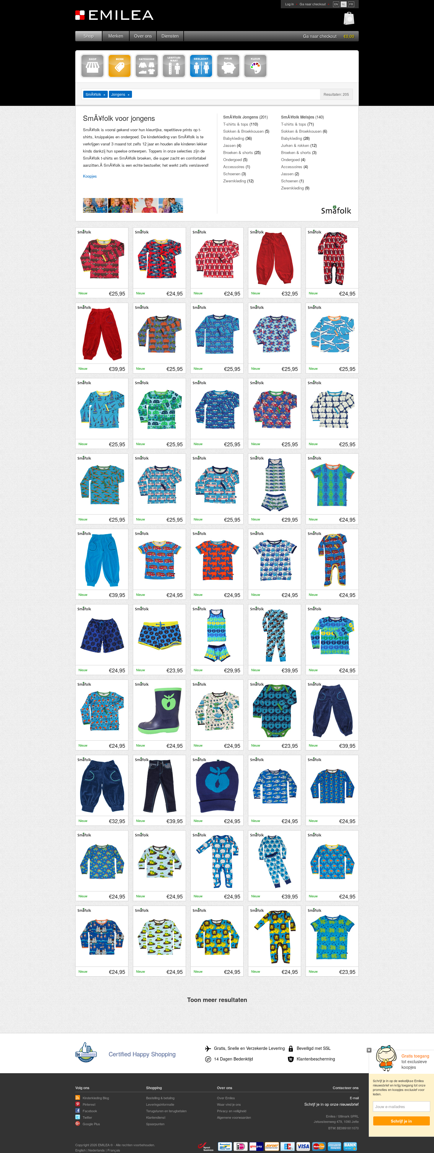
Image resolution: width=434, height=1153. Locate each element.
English (80, 1150)
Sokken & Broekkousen (243, 131)
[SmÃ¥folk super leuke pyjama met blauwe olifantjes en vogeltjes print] (275, 886)
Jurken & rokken (295, 145)
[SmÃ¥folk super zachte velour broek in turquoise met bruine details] (102, 585)
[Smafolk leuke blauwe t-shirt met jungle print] (160, 434)
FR (351, 4)
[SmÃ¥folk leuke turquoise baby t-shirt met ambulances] (217, 509)
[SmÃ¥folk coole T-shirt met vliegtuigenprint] (332, 359)
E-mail (354, 1097)
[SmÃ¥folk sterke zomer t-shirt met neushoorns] (217, 585)
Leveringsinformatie (160, 1104)
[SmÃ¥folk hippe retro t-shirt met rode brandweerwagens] (160, 585)
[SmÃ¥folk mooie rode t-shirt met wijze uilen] (217, 283)
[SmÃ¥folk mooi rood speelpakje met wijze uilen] (332, 283)
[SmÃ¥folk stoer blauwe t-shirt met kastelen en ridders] (102, 962)
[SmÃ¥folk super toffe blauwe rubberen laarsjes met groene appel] (160, 736)
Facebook (90, 1110)
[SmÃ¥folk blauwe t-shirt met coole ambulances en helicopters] (275, 811)
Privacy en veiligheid (231, 1110)
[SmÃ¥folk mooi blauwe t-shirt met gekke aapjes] (332, 811)
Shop (89, 35)
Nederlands (96, 1150)
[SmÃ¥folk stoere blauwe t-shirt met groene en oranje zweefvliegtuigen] (102, 509)
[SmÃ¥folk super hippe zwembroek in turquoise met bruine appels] (160, 660)
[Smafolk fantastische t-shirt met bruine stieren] (102, 283)
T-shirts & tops (235, 124)
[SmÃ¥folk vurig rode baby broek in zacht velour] (275, 283)
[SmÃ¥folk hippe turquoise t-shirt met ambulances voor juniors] (160, 509)
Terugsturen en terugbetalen (166, 1110)
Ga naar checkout (313, 3)
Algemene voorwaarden (234, 1117)
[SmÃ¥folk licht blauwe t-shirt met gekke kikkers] (160, 962)
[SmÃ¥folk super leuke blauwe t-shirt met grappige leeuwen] (217, 962)
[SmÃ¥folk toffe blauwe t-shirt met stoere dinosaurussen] (102, 886)
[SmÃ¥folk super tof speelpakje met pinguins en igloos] (217, 886)
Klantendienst (155, 1117)
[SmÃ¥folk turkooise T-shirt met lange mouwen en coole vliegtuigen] (275, 359)
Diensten (170, 35)
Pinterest (89, 1104)
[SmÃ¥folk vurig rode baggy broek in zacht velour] (102, 359)
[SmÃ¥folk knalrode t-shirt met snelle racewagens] (160, 283)
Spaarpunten (155, 1123)
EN (336, 4)
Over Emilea (226, 1097)
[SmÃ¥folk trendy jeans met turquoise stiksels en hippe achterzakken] (160, 811)
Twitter (87, 1117)
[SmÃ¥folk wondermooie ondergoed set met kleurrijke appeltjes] (217, 660)
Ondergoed (232, 159)
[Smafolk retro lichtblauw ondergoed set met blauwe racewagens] (275, 509)
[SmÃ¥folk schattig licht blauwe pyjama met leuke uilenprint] (275, 660)
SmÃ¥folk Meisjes (297, 117)
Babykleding (233, 138)
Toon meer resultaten (217, 999)
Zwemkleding (234, 181)
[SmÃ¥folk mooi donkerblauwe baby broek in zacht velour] (102, 811)
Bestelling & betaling (160, 1097)
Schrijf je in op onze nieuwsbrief (331, 1104)
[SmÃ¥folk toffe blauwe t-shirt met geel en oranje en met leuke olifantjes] (332, 886)
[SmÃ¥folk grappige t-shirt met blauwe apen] (275, 585)
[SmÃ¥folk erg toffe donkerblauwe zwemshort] (102, 660)
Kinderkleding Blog (96, 1097)
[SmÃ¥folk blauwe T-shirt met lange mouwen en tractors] (160, 359)
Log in (289, 3)
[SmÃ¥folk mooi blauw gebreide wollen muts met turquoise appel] (217, 811)
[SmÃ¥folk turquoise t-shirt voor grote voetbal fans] (102, 736)
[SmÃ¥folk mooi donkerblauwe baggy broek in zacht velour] (332, 736)
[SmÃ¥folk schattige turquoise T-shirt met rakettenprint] (102, 434)
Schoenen (231, 173)
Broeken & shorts (238, 152)
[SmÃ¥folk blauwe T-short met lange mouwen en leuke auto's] (217, 359)
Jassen (229, 145)
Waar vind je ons (229, 1104)
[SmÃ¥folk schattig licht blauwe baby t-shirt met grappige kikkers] (160, 886)
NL (343, 4)
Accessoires (233, 166)
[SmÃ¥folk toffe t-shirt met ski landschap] (217, 736)
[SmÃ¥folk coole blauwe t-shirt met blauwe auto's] (217, 434)
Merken (115, 35)
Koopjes (90, 176)
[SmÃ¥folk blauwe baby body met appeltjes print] (275, 736)
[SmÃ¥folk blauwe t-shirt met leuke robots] (332, 509)
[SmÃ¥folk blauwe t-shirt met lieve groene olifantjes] (332, 962)
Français (113, 1150)
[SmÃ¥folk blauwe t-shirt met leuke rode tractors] (275, 434)
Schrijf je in (401, 1121)
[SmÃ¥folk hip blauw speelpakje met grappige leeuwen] (275, 962)
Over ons (143, 35)
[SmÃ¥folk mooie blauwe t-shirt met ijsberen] (332, 434)
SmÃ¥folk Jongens (240, 117)
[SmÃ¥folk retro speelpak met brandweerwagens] (332, 585)
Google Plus (91, 1123)
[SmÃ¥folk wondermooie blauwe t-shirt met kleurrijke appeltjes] (332, 660)
